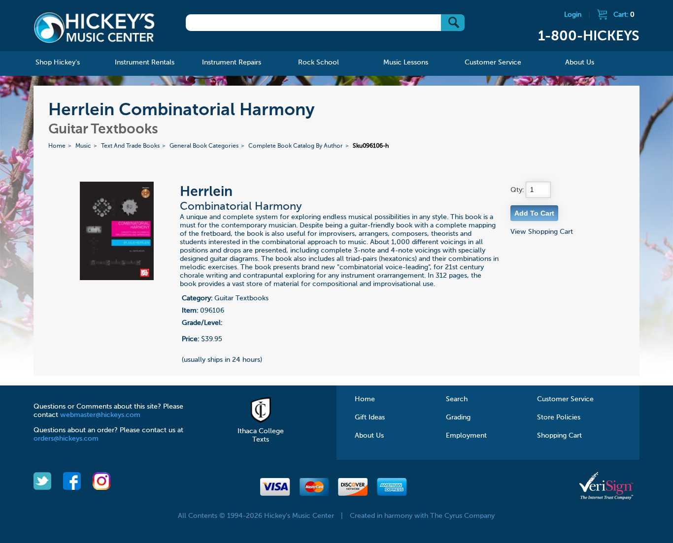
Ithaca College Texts (260, 435)
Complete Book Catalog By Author (295, 146)
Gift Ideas (370, 417)
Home (57, 146)
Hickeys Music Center (94, 27)
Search (457, 399)
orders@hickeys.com (66, 438)
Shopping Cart (559, 435)
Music (83, 146)
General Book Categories (203, 146)
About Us (369, 435)
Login (572, 14)
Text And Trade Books (130, 146)
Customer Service (565, 399)
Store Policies (558, 417)
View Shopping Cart (541, 231)
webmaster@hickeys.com (100, 415)
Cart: (624, 14)
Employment (466, 435)
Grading (458, 417)
